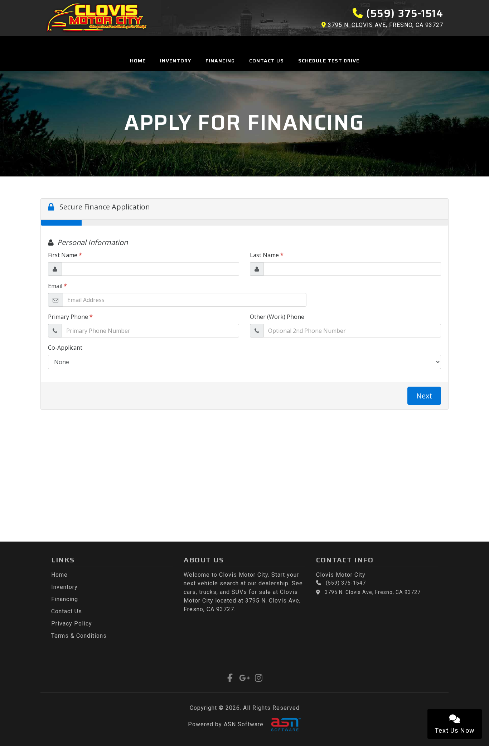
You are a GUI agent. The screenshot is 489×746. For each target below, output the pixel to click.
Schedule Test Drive (328, 61)
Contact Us (266, 61)
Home (138, 61)
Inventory (175, 61)
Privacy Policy (71, 623)
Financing (220, 61)
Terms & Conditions (79, 635)
